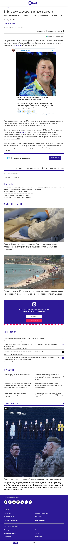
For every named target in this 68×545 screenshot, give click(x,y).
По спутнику (7, 536)
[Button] (41, 31)
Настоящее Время (9, 24)
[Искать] (52, 543)
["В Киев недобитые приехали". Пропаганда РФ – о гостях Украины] (34, 442)
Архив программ (40, 520)
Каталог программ (9, 517)
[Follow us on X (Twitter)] (10, 502)
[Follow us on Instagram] (18, 502)
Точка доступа (8, 530)
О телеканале (8, 513)
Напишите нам (39, 517)
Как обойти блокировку (11, 520)
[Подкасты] (30, 502)
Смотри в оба (11, 403)
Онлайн (37, 530)
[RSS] (26, 502)
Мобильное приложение (42, 513)
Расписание (38, 536)
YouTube (37, 533)
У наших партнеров (9, 533)
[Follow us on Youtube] (14, 502)
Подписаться (55, 158)
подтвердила (17, 45)
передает (23, 132)
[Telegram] (34, 543)
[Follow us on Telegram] (22, 502)
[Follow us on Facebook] (5, 502)
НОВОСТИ (9, 370)
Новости (7, 8)
